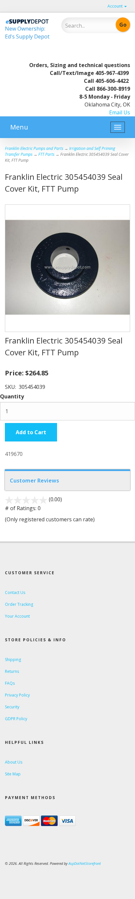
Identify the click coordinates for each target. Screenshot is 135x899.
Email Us (119, 112)
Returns (12, 671)
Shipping (13, 659)
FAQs (10, 683)
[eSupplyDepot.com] (28, 21)
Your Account (17, 616)
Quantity (12, 396)
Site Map (13, 774)
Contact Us (15, 592)
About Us (13, 762)
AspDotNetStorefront (84, 863)
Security (12, 707)
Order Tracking (19, 604)
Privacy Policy (17, 695)
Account (115, 6)
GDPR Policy (16, 719)
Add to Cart (31, 432)
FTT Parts (46, 154)
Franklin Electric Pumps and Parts (34, 148)
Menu (19, 127)
